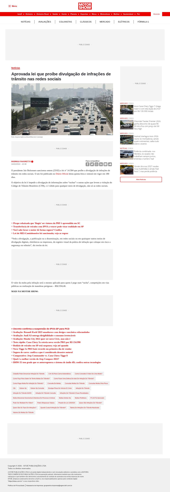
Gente (64, 14)
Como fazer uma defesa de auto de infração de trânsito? (74, 378)
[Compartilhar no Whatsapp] (96, 164)
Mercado (105, 22)
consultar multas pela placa (98, 383)
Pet (138, 14)
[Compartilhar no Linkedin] (101, 164)
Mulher (116, 14)
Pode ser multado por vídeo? (23, 403)
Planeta (73, 14)
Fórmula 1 (143, 22)
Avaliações (44, 22)
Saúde (55, 14)
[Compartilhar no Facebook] (87, 164)
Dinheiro (29, 14)
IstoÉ (20, 14)
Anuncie (156, 14)
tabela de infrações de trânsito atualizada (84, 408)
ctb (14, 388)
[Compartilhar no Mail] (105, 164)
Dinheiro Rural (43, 14)
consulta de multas (54, 383)
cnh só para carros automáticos (60, 374)
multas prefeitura (80, 398)
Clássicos (86, 22)
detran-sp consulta (37, 388)
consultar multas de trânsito (75, 383)
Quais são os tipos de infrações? (24, 408)
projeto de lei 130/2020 (66, 403)
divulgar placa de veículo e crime (60, 388)
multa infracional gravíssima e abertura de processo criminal (34, 398)
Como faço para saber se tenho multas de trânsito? (31, 378)
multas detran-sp (65, 398)
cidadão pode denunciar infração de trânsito (28, 374)
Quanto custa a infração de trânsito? (53, 408)
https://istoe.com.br (15, 481)
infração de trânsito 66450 (22, 393)
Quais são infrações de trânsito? (90, 403)
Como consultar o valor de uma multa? (88, 374)
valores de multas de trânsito (23, 412)
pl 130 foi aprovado (97, 398)
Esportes (84, 14)
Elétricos (124, 22)
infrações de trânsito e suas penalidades (74, 393)
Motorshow (105, 14)
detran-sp (23, 388)
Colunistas (65, 22)
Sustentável (128, 14)
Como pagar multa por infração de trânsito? (28, 383)
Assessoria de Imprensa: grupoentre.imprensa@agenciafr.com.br (49, 485)
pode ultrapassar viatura (45, 403)
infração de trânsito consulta (46, 393)
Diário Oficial (62, 174)
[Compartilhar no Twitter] (92, 164)
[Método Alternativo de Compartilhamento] (110, 164)
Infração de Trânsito (82, 388)
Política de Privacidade (16, 485)
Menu (94, 14)
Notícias (25, 22)
